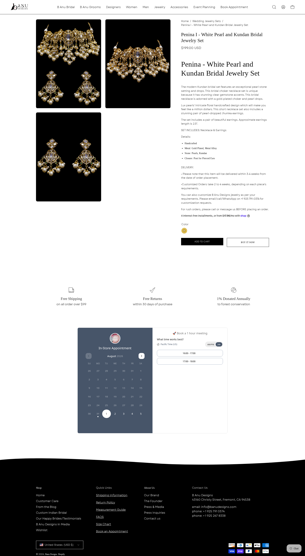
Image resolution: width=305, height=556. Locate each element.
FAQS (100, 517)
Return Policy (105, 502)
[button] (113, 7)
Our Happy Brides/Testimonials (58, 519)
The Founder (153, 501)
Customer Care (47, 501)
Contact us (152, 519)
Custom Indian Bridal (51, 513)
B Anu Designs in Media (53, 524)
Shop (39, 487)
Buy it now (248, 242)
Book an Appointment (112, 531)
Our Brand (151, 495)
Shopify (61, 554)
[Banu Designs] (19, 7)
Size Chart (103, 524)
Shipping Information (111, 495)
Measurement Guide (111, 510)
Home (185, 21)
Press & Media (154, 507)
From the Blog (46, 507)
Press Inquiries (154, 513)
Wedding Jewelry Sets (206, 21)
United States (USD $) (59, 545)
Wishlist (41, 530)
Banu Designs (51, 554)
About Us (149, 487)
